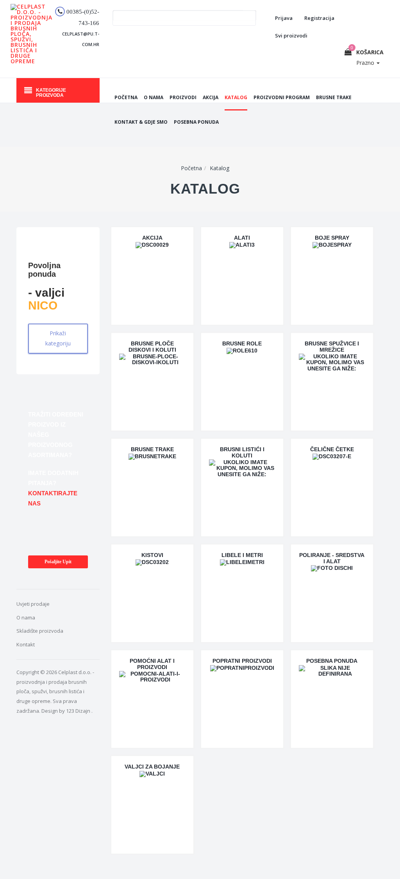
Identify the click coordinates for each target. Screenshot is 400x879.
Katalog (236, 97)
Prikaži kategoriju (58, 338)
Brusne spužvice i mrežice (332, 346)
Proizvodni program (282, 97)
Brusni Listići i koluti (242, 452)
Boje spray (332, 238)
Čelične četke (332, 449)
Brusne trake (334, 97)
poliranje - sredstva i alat (331, 558)
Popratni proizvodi (242, 661)
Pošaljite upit (58, 561)
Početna (126, 97)
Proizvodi (183, 97)
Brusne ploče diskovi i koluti (152, 346)
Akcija (210, 97)
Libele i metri (242, 555)
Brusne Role (242, 343)
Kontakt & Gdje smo (141, 122)
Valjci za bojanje (152, 766)
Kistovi (152, 555)
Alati (242, 238)
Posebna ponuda (196, 122)
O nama (153, 97)
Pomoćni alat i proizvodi (152, 664)
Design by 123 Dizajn (66, 710)
